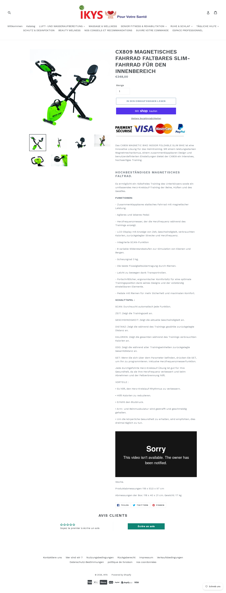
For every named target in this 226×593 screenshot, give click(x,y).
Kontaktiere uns (52, 557)
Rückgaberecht (126, 557)
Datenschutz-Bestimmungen (87, 562)
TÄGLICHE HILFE (206, 26)
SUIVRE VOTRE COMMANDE (152, 30)
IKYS (105, 575)
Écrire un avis (146, 526)
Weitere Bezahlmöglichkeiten (146, 118)
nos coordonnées (146, 562)
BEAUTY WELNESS (69, 30)
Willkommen (14, 26)
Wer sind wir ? (74, 557)
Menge (120, 85)
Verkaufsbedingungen (170, 557)
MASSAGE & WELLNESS (103, 26)
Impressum (146, 557)
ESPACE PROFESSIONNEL (187, 30)
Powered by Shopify (121, 575)
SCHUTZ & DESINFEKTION (39, 30)
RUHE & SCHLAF (180, 26)
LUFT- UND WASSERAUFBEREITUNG (61, 26)
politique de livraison (120, 562)
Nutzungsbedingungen (100, 557)
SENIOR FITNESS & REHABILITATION (143, 26)
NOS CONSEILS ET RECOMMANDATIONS (108, 30)
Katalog (30, 26)
